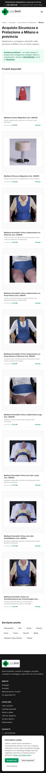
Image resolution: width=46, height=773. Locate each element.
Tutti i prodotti (7, 706)
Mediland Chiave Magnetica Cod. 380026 (21, 118)
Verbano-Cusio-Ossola (13, 638)
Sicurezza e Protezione (27, 22)
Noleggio (5, 685)
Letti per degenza (9, 716)
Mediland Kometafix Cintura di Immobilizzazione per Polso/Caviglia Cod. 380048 (21, 599)
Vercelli (26, 633)
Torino (15, 633)
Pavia (6, 633)
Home (4, 22)
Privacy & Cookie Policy (22, 755)
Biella (36, 633)
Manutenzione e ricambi (11, 692)
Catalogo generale (9, 709)
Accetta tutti (12, 760)
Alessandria (8, 628)
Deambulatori (7, 722)
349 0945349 (28, 57)
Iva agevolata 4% (9, 695)
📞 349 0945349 (8, 733)
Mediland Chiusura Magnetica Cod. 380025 (21, 176)
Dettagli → (38, 125)
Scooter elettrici (8, 719)
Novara (39, 628)
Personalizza (12, 766)
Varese (29, 638)
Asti (19, 628)
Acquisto (5, 688)
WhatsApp (10, 59)
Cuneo (28, 628)
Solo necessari (28, 760)
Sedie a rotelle (7, 712)
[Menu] (41, 11)
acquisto (12, 22)
